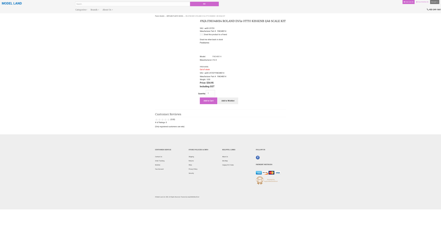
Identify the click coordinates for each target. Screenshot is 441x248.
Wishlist (157, 165)
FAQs (190, 165)
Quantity (201, 94)
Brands (94, 9)
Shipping (191, 157)
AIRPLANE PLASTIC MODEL (175, 16)
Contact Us (158, 157)
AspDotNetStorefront (193, 197)
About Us (107, 9)
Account (434, 2)
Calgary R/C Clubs (228, 165)
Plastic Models (159, 16)
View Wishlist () (423, 2)
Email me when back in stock (211, 39)
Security (191, 173)
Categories (80, 9)
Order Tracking (159, 161)
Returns (191, 161)
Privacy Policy (193, 169)
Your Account (159, 169)
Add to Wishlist (228, 101)
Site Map (225, 161)
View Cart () (409, 2)
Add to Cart (208, 101)
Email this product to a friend (215, 34)
